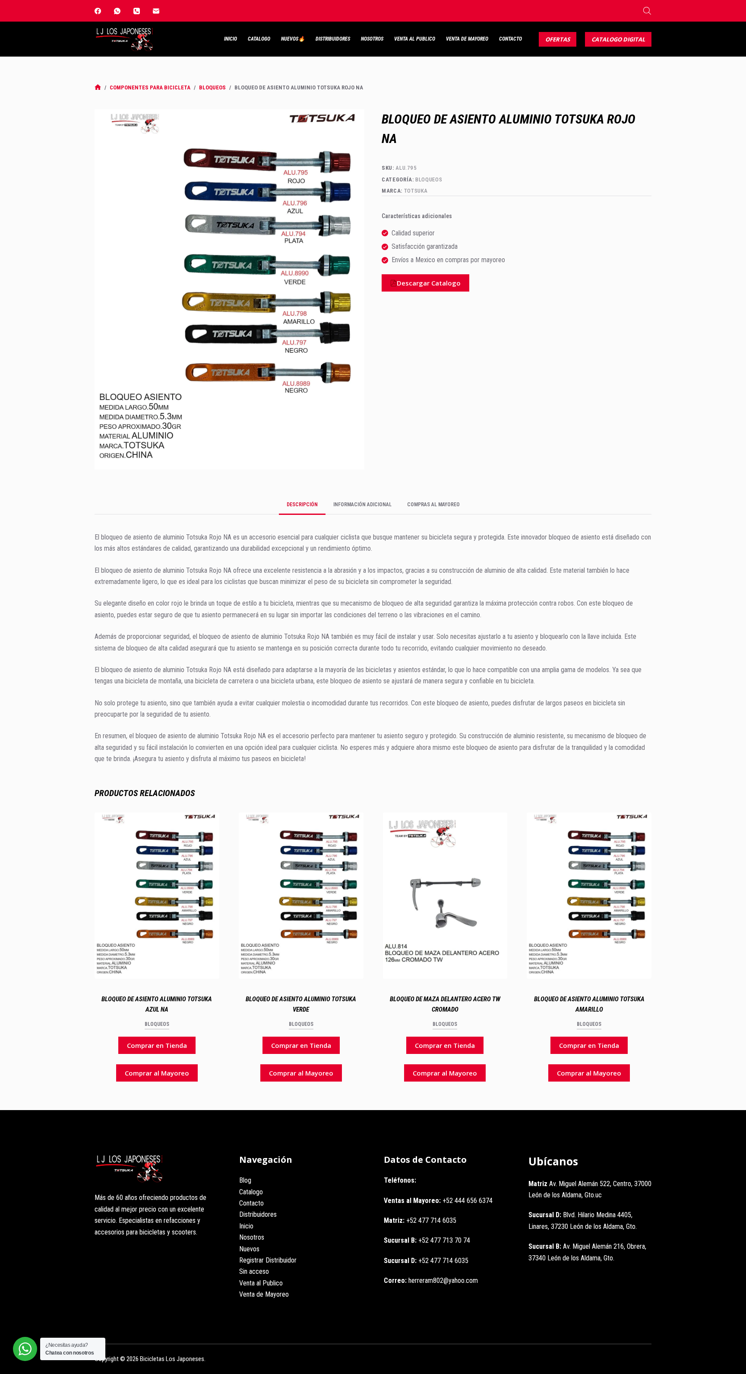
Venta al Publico (414, 39)
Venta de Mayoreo (467, 39)
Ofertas (557, 39)
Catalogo (259, 39)
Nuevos (249, 1249)
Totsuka (416, 190)
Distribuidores (333, 39)
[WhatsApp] (117, 11)
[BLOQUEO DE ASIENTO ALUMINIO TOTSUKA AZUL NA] (157, 895)
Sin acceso (254, 1271)
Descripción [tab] (302, 504)
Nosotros (372, 39)
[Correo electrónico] (156, 11)
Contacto (510, 39)
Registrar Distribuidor (268, 1260)
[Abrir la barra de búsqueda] (647, 11)
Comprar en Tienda (157, 1045)
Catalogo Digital (618, 39)
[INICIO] (98, 87)
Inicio (230, 39)
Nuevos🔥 (293, 39)
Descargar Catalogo (429, 283)
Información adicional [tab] (362, 504)
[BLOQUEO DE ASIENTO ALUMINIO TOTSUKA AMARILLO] (589, 895)
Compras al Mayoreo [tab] (433, 504)
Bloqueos (428, 179)
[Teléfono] (136, 11)
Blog (245, 1180)
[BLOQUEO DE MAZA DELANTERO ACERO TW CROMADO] (445, 895)
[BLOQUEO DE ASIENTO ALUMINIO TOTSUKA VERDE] (301, 895)
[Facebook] (98, 11)
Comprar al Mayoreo (157, 1073)
